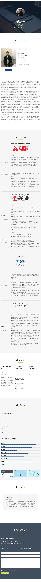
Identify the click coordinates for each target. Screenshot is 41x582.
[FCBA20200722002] (34, 473)
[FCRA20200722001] (20, 473)
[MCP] (7, 473)
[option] (20, 502)
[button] (1, 506)
